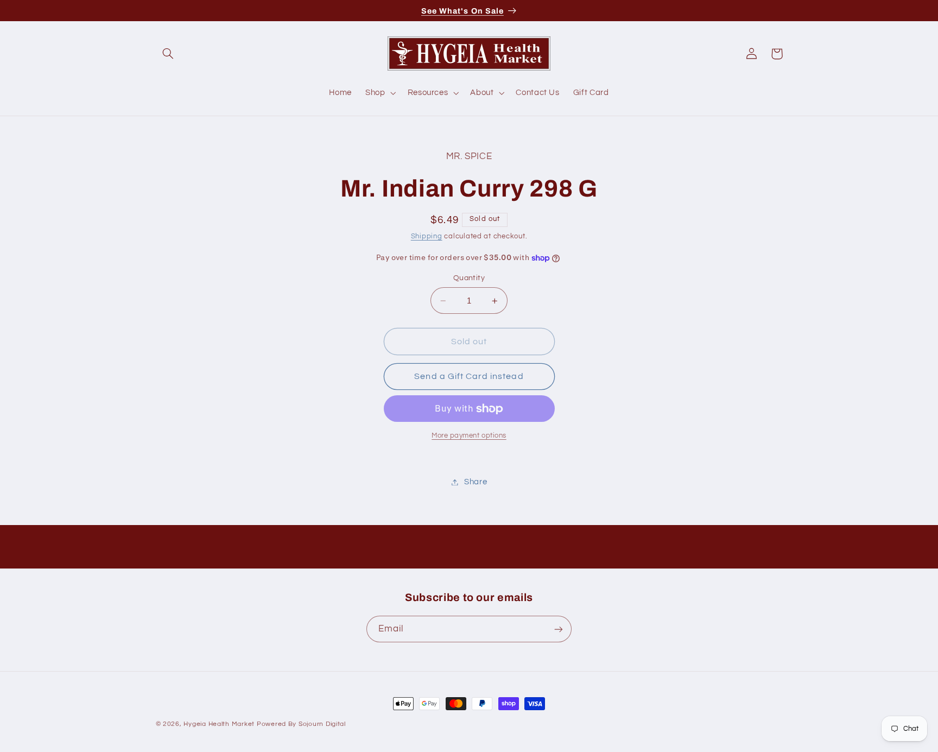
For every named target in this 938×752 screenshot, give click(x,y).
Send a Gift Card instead (468, 376)
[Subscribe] (558, 629)
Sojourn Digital (322, 724)
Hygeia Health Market (219, 724)
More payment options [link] (469, 435)
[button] (168, 53)
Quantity (469, 278)
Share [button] (475, 482)
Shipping (426, 236)
